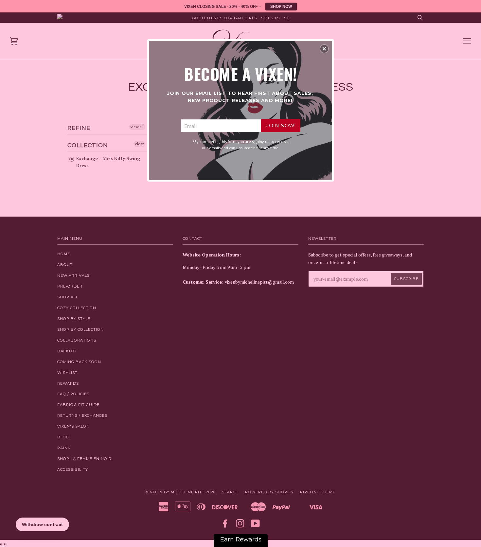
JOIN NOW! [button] (280, 125)
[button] (324, 49)
